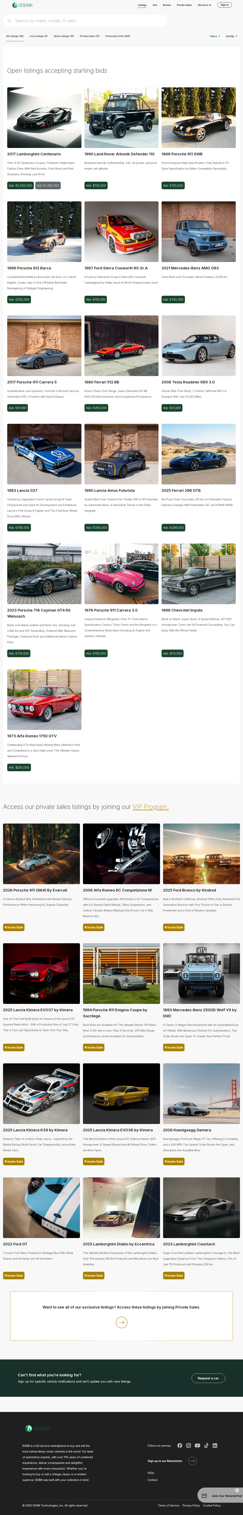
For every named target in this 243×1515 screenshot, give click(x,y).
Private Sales (184, 5)
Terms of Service (168, 1505)
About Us (203, 5)
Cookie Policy (212, 1505)
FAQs (151, 1472)
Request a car (208, 1378)
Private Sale (14, 927)
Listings (142, 5)
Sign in (225, 4)
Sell (155, 5)
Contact (152, 1479)
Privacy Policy (191, 1505)
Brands (167, 5)
